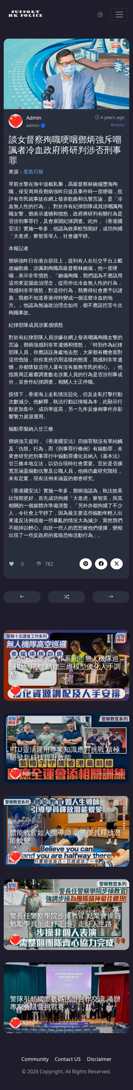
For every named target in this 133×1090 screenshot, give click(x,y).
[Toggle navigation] (119, 14)
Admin (33, 117)
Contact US (68, 1059)
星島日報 (33, 171)
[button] (101, 563)
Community (35, 1059)
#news (117, 125)
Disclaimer (99, 1059)
